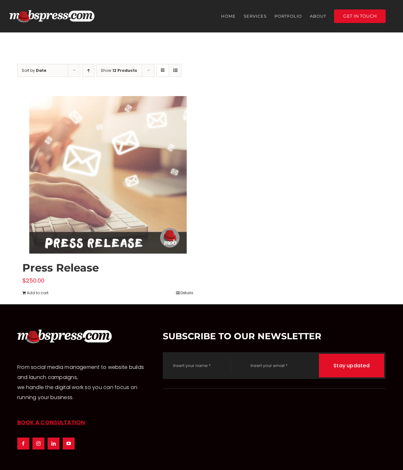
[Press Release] (108, 175)
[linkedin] (54, 444)
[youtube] (69, 444)
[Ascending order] (88, 70)
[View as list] (175, 70)
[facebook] (23, 444)
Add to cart (37, 292)
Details (186, 292)
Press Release (60, 267)
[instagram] (38, 444)
